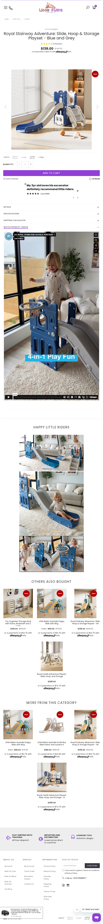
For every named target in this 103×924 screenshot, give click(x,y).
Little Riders (51, 29)
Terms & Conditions (91, 870)
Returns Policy (50, 871)
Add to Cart (51, 173)
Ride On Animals (8, 882)
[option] (51, 109)
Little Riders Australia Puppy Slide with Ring (51, 622)
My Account (29, 866)
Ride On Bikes (10, 876)
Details (7, 207)
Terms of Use (49, 891)
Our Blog (8, 889)
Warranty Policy (48, 897)
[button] (51, 44)
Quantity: (8, 164)
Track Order (29, 871)
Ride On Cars (10, 871)
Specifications (11, 213)
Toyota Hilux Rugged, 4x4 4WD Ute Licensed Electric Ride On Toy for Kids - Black (26, 912)
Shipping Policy (47, 885)
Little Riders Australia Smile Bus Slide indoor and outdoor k (52, 743)
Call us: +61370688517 (75, 878)
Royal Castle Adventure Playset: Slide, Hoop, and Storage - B (52, 796)
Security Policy (47, 877)
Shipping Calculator (14, 220)
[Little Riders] (51, 7)
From (52, 628)
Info (69, 52)
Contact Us (29, 884)
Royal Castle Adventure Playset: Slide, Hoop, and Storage (52, 675)
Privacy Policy (50, 866)
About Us (8, 866)
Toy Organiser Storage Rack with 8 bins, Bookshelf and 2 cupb (18, 623)
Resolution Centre (28, 877)
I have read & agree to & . (82, 871)
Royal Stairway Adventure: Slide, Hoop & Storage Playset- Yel (85, 622)
